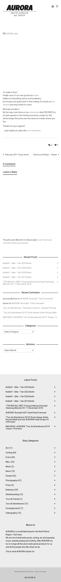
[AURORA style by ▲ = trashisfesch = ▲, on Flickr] (30, 59)
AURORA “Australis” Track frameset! (36, 299)
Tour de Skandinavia (17, 504)
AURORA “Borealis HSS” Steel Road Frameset (26, 412)
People (11, 476)
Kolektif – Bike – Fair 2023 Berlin (17, 263)
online (36, 95)
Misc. (10, 462)
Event (10, 457)
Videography (13, 513)
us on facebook (34, 130)
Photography (13, 480)
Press (10, 485)
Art (9, 448)
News (10, 471)
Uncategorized (14, 508)
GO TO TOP (29, 578)
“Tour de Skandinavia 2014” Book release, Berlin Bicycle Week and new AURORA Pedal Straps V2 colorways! (27, 419)
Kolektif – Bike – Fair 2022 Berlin (17, 268)
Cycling (11, 452)
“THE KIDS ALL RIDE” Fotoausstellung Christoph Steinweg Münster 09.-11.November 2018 (28, 283)
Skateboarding (14, 494)
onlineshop (34, 112)
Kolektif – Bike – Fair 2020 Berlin (17, 272)
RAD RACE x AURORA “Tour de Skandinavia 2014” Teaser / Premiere (28, 427)
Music (10, 466)
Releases (12, 490)
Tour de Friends (14, 499)
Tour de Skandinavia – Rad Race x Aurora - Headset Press (28, 308)
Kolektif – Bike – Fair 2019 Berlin (17, 277)
